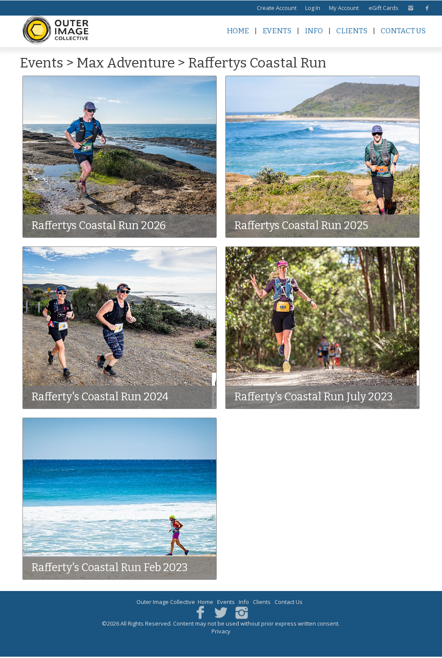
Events (276, 30)
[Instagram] (241, 612)
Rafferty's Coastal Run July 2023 (313, 396)
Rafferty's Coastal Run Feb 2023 (110, 567)
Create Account (277, 8)
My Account (344, 8)
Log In (312, 8)
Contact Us (403, 30)
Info (314, 30)
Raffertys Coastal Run (257, 62)
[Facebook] (200, 612)
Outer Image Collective (165, 602)
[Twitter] (221, 612)
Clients (351, 30)
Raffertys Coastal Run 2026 (99, 225)
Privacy (221, 631)
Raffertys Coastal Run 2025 (301, 225)
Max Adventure (125, 62)
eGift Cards (383, 8)
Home (238, 30)
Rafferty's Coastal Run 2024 (100, 396)
